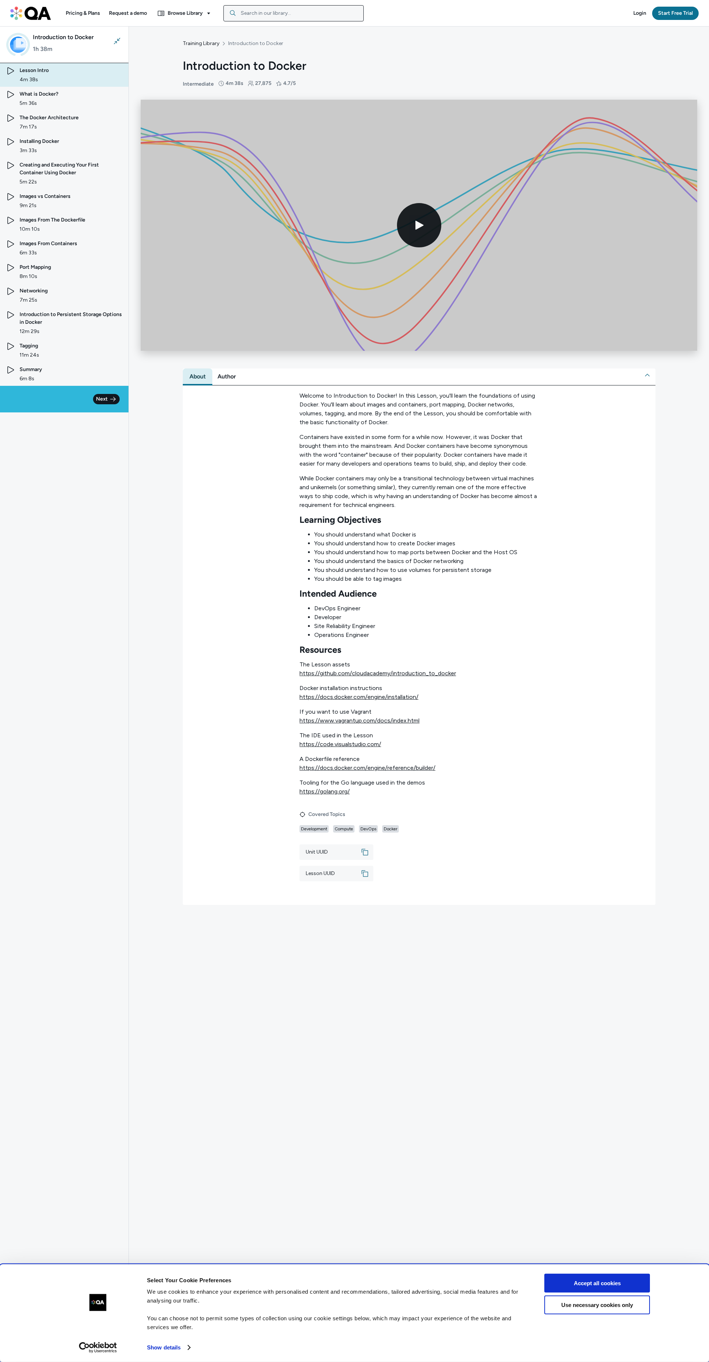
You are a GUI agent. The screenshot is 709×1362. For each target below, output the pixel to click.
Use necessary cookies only (597, 1304)
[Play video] (419, 225)
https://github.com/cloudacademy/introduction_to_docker (377, 673)
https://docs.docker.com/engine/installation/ (358, 696)
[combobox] (293, 13)
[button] (83, 13)
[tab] (198, 376)
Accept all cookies (597, 1283)
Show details (164, 1347)
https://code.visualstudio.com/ (340, 744)
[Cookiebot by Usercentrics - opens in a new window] (98, 1347)
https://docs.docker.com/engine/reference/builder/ (367, 767)
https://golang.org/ (324, 791)
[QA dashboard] (30, 13)
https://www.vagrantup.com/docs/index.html (359, 720)
